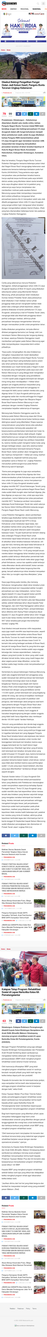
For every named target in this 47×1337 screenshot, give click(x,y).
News (8, 50)
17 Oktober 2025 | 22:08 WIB (11, 879)
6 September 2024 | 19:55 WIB (22, 92)
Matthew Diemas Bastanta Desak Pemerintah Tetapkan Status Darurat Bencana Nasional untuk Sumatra (15, 851)
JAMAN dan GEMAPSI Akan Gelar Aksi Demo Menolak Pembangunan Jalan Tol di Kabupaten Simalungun (17, 927)
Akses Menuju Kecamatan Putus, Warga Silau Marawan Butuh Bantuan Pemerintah (17, 901)
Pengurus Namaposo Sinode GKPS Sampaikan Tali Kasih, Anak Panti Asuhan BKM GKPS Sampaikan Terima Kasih (17, 915)
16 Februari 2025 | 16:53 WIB (11, 935)
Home (3, 50)
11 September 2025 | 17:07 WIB (12, 908)
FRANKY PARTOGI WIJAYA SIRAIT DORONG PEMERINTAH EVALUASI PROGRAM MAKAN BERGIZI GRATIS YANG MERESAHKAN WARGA (16, 887)
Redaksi (12, 1308)
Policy (28, 1308)
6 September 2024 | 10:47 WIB (22, 1000)
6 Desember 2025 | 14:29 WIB (11, 860)
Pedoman (20, 1308)
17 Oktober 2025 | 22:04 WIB (11, 896)
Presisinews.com (7, 92)
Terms (34, 1308)
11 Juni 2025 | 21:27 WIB (24, 920)
